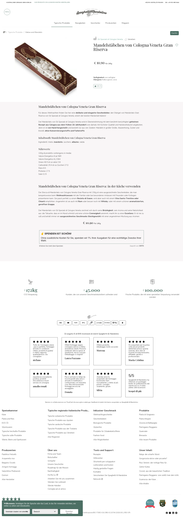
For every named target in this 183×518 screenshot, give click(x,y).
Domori (5, 475)
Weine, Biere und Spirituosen (14, 439)
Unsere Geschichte (55, 464)
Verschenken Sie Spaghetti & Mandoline (110, 475)
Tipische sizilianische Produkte (60, 416)
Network (97, 479)
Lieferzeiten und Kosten (103, 465)
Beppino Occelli (8, 462)
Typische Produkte (62, 23)
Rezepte (97, 454)
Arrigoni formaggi (9, 467)
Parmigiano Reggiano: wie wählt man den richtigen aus (159, 475)
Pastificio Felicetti (9, 454)
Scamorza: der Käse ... (148, 479)
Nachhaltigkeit (53, 471)
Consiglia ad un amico (57, 489)
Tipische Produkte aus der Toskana (62, 428)
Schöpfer (51, 461)
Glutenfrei (97, 427)
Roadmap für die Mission (58, 467)
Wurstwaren (7, 427)
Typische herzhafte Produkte (14, 431)
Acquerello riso (8, 458)
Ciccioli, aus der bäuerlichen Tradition (154, 471)
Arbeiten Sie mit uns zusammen (61, 478)
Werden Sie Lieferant (57, 482)
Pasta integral (145, 419)
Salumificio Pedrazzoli (11, 471)
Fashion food (98, 435)
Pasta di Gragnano (146, 414)
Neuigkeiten (80, 23)
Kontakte (97, 472)
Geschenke (95, 23)
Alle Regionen (54, 437)
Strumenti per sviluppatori (104, 461)
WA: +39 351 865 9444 (172, 2)
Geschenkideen (99, 419)
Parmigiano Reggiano (148, 427)
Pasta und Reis (8, 419)
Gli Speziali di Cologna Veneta (110, 39)
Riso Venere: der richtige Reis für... (153, 462)
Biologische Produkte (102, 423)
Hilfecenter (98, 458)
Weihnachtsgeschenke (102, 414)
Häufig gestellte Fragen (103, 468)
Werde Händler (54, 485)
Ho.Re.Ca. (52, 475)
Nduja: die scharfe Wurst (149, 454)
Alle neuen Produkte (147, 439)
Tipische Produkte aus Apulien (60, 420)
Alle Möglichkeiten (101, 439)
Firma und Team (54, 454)
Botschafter (52, 457)
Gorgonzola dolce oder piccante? (153, 458)
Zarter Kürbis (144, 467)
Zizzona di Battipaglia (148, 423)
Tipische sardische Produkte (59, 424)
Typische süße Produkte (12, 435)
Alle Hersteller (8, 479)
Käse (4, 414)
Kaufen (174, 33)
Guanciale (143, 431)
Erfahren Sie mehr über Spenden (51, 246)
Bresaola (143, 435)
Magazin (125, 23)
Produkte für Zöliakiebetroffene (106, 431)
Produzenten (110, 23)
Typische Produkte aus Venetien (61, 433)
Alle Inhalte (144, 483)
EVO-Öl (5, 423)
